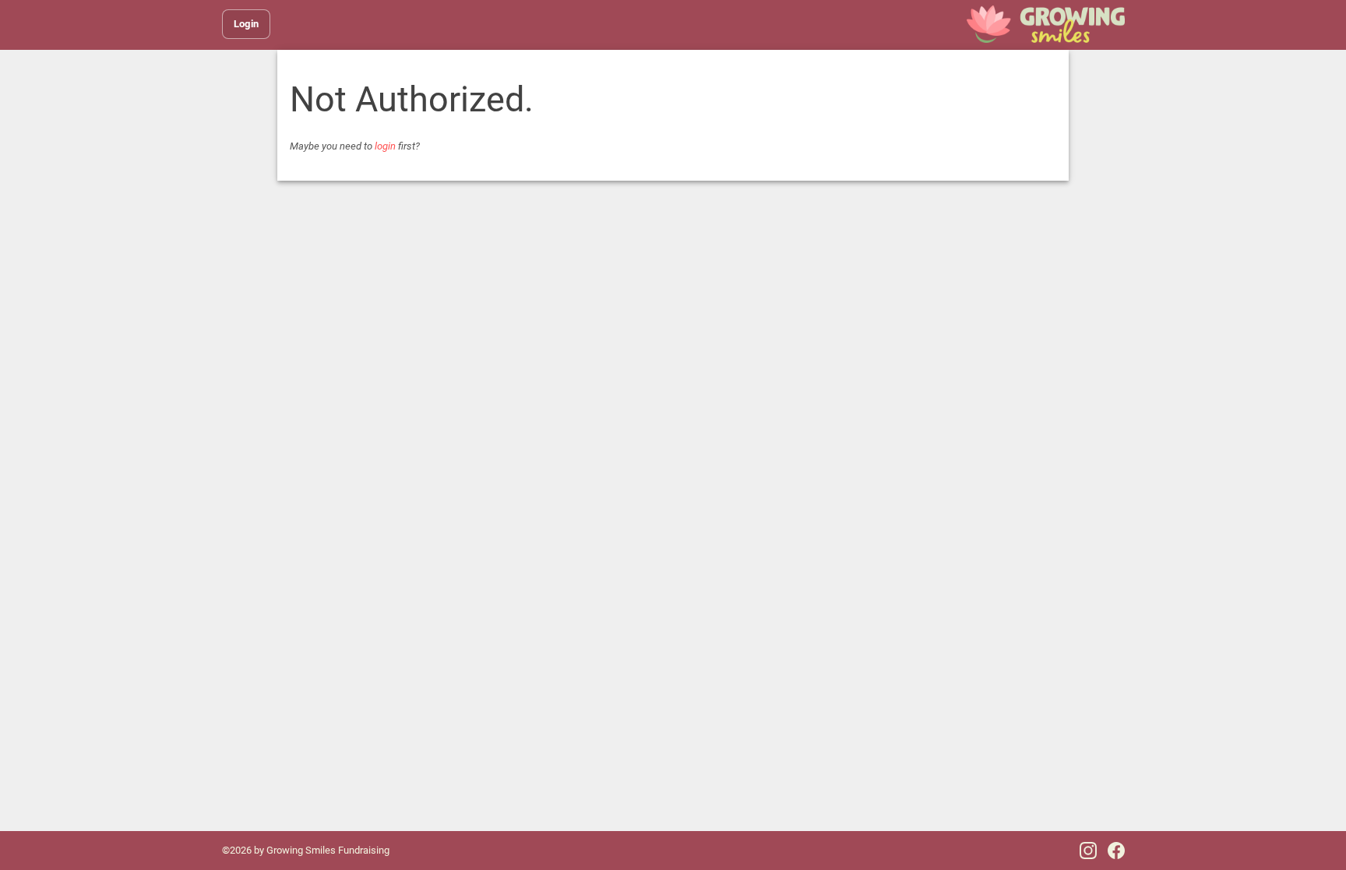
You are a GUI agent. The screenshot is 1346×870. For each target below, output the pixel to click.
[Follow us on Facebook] (1116, 850)
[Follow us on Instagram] (1088, 850)
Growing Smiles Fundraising (327, 850)
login (385, 146)
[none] (1046, 24)
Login (246, 24)
